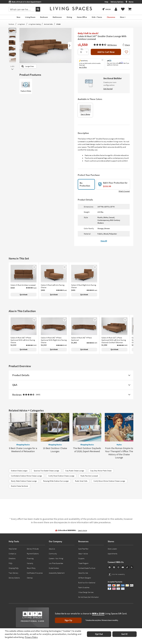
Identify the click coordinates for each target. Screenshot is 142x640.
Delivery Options (117, 2)
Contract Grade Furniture (86, 568)
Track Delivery (13, 573)
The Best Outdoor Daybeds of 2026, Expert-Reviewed (87, 450)
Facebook (114, 567)
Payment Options (33, 554)
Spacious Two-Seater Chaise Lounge (46, 471)
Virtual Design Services (86, 592)
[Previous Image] (21, 45)
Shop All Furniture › (19, 2)
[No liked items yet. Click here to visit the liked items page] (123, 9)
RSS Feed (131, 567)
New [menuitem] (18, 17)
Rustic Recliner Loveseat (89, 476)
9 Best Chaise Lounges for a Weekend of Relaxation (23, 450)
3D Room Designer (84, 578)
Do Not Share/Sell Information (88, 597)
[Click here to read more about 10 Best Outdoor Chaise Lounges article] (55, 427)
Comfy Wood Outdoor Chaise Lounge (61, 476)
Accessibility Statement (56, 573)
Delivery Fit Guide (33, 549)
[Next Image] (70, 45)
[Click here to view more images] (12, 69)
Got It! (124, 634)
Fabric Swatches (83, 587)
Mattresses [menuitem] (57, 17)
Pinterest (109, 567)
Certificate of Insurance (35, 573)
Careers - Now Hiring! (56, 558)
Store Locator (112, 549)
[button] (105, 44)
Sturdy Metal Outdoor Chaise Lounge (24, 481)
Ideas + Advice (83, 554)
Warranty (30, 563)
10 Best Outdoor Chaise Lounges (55, 450)
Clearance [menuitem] (111, 17)
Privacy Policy (31, 637)
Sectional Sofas (48, 24)
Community (53, 554)
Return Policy (31, 568)
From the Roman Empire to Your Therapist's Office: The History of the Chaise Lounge (119, 453)
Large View (29, 66)
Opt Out (99, 634)
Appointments (112, 554)
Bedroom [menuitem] (44, 17)
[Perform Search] (38, 9)
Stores (131, 2)
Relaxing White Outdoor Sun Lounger (56, 481)
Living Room (21, 24)
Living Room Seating (35, 24)
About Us (52, 549)
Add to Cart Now (105, 51)
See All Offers (83, 67)
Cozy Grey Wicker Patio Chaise (101, 471)
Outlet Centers (54, 568)
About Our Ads (83, 573)
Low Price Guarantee (56, 563)
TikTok (127, 567)
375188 (58, 24)
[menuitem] (129, 9)
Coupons (81, 558)
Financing (30, 558)
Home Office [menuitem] (82, 17)
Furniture (11, 24)
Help (106, 2)
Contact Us (12, 554)
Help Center (13, 549)
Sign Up (68, 620)
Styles (119, 444)
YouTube (123, 567)
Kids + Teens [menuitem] (97, 17)
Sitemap (30, 578)
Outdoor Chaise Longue (19, 471)
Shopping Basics (23, 444)
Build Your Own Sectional (86, 583)
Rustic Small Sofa (81, 481)
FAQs (10, 563)
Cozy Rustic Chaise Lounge (74, 471)
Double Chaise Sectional (19, 486)
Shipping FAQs (14, 568)
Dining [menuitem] (69, 17)
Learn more (82, 530)
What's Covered (124, 191)
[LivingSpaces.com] (71, 8)
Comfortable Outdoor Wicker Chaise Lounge (26, 476)
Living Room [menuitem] (30, 17)
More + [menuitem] (123, 17)
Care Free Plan (83, 549)
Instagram (118, 567)
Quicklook (23, 294)
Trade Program (83, 563)
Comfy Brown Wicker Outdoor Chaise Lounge (109, 481)
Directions (12, 558)
